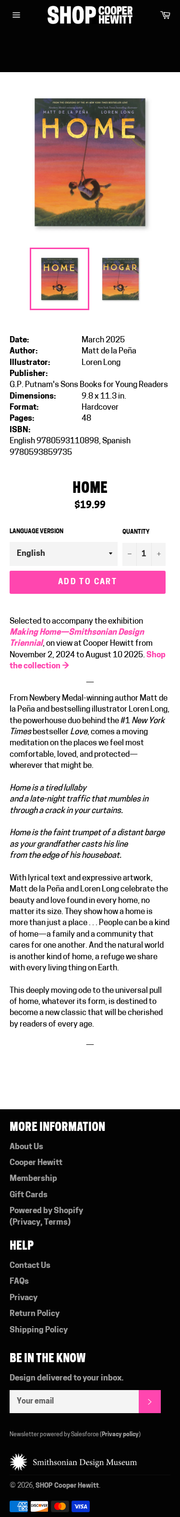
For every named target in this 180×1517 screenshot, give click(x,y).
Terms (56, 1222)
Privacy (26, 1222)
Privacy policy (120, 1435)
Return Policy (35, 1314)
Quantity (136, 532)
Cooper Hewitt (36, 1163)
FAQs (19, 1282)
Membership (33, 1179)
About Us (26, 1147)
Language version (36, 532)
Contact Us (30, 1266)
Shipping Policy (39, 1330)
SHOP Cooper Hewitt (67, 1486)
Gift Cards (29, 1195)
